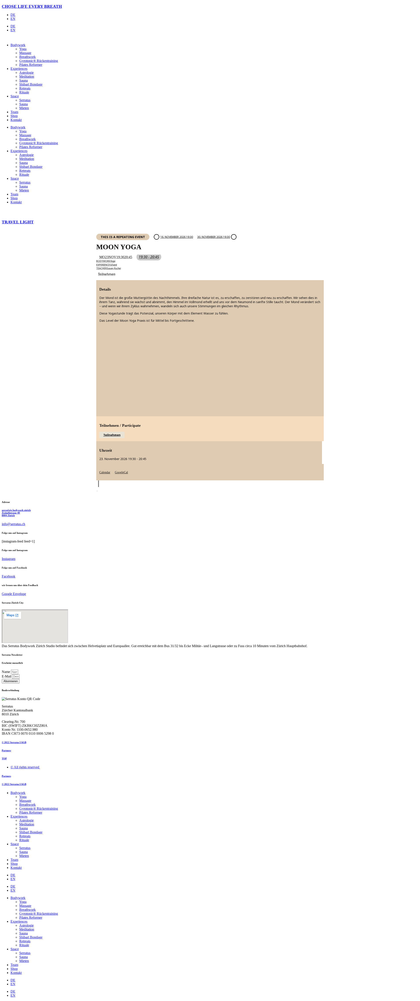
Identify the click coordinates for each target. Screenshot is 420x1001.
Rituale (24, 92)
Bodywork (17, 45)
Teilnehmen (112, 435)
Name (6, 672)
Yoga (22, 49)
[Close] (98, 483)
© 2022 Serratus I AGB (14, 742)
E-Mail (7, 676)
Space (14, 96)
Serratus (24, 100)
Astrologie (26, 72)
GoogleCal (121, 472)
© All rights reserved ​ (25, 767)
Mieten (24, 108)
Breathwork (27, 57)
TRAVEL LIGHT (18, 222)
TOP (4, 758)
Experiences (18, 68)
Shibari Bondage (30, 84)
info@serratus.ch (13, 524)
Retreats (24, 88)
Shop (14, 116)
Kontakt (16, 120)
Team (14, 112)
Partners (6, 750)
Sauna (23, 80)
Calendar (104, 472)
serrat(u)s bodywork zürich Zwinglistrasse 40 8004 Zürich (16, 513)
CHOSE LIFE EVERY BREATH (32, 6)
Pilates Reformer (30, 65)
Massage (25, 53)
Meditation (26, 76)
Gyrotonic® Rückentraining (38, 61)
